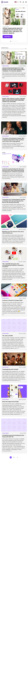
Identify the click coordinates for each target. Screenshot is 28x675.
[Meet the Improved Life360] (14, 391)
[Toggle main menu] (26, 2)
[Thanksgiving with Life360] (14, 359)
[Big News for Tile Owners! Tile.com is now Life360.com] (14, 221)
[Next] (17, 457)
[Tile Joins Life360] (14, 325)
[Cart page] (20, 2)
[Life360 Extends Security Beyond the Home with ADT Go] (14, 424)
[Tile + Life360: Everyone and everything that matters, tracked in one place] (14, 253)
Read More (7, 36)
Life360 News (5, 96)
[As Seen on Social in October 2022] (14, 290)
